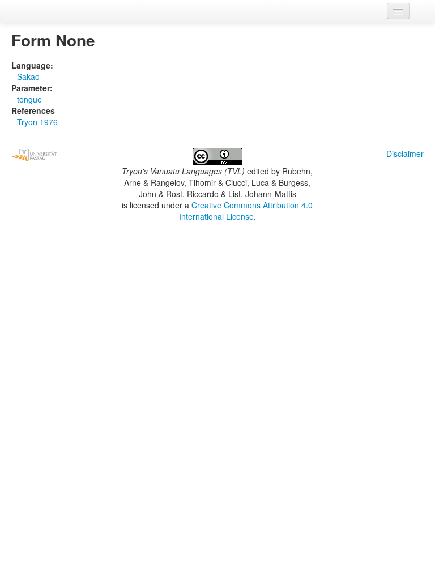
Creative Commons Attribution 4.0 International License (246, 210)
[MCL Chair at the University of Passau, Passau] (34, 153)
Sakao (28, 76)
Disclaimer (405, 153)
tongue (29, 99)
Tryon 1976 (37, 121)
